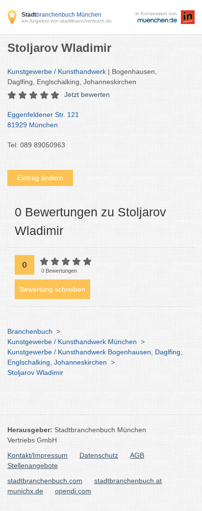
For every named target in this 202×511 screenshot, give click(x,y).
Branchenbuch (29, 331)
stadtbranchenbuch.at (128, 481)
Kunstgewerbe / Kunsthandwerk (56, 71)
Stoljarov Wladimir (35, 372)
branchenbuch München (61, 14)
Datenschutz (98, 455)
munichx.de (25, 491)
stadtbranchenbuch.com (44, 481)
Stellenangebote (32, 465)
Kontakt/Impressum (37, 455)
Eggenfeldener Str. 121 (43, 120)
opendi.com (73, 491)
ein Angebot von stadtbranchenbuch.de (67, 20)
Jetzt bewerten (87, 94)
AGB (137, 455)
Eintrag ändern (40, 178)
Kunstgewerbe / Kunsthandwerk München (72, 342)
